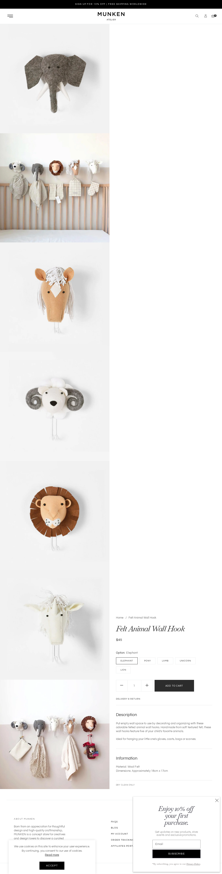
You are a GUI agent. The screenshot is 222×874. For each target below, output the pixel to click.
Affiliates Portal (123, 846)
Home (119, 617)
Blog (114, 828)
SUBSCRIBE (176, 853)
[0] (212, 16)
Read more (52, 854)
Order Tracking (122, 840)
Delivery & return (128, 699)
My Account (119, 834)
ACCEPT (52, 865)
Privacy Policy (193, 864)
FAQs (114, 822)
